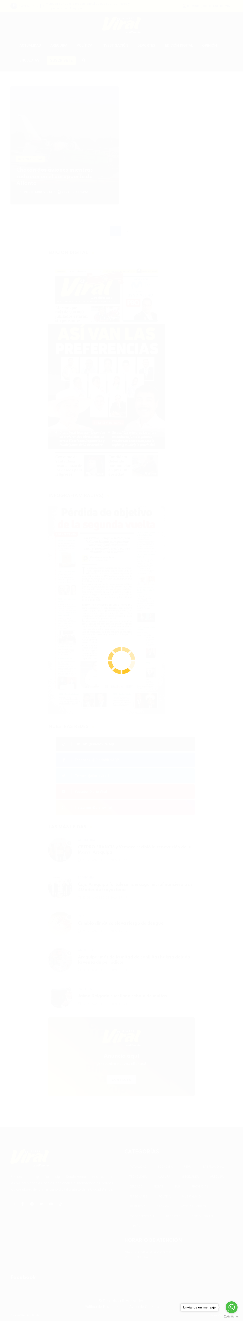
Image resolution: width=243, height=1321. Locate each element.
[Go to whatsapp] (232, 1307)
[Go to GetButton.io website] (231, 1316)
